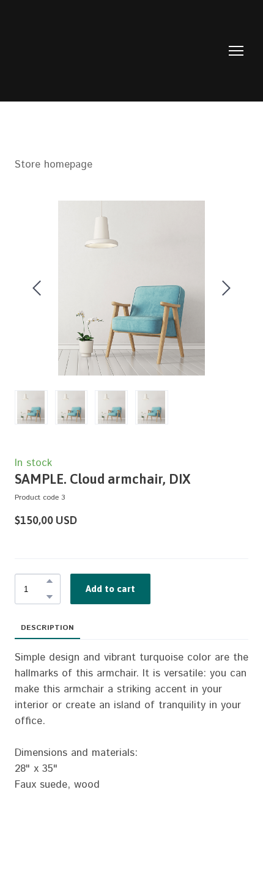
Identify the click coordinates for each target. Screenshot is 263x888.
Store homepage (53, 164)
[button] (49, 581)
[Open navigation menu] (236, 51)
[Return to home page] (119, 50)
